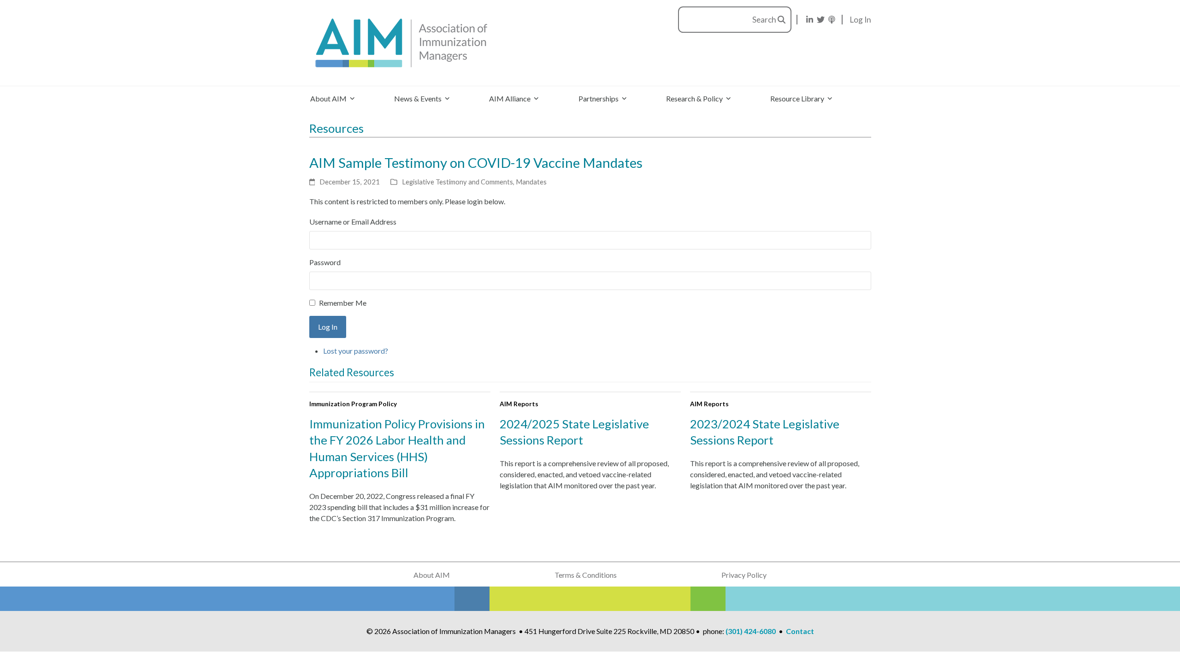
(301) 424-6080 (751, 631)
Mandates (531, 182)
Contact (800, 631)
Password (325, 262)
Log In (860, 19)
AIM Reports (519, 404)
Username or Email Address (352, 221)
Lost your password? (355, 350)
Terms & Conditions (586, 574)
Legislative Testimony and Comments (457, 182)
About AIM (431, 574)
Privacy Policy (744, 574)
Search (765, 19)
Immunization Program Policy (353, 404)
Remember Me (342, 302)
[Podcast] (831, 19)
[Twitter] (821, 19)
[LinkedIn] (809, 19)
